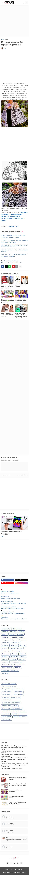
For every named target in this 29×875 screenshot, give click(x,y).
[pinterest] (18, 863)
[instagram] (21, 863)
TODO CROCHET (13, 226)
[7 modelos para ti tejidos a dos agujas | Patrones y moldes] (21, 294)
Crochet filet (5, 697)
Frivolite (15, 705)
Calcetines (5, 637)
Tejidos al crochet (5, 263)
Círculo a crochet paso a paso (9, 593)
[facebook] (7, 863)
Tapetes (5, 670)
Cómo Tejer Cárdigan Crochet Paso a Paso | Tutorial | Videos (17, 784)
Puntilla (5, 662)
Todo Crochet (5, 596)
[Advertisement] (14, 21)
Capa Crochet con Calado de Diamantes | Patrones (7, 315)
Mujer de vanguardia (7, 601)
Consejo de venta (18, 688)
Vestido (14, 670)
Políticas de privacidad (20, 872)
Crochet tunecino (6, 700)
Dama (9, 260)
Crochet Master (6, 694)
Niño (4, 659)
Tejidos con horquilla (20, 711)
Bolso (4, 634)
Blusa (13, 631)
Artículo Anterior (6, 475)
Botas (12, 634)
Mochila (23, 653)
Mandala (5, 653)
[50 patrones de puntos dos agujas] (4, 798)
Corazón (5, 642)
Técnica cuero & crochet (20, 716)
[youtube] (14, 863)
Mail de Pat (16, 651)
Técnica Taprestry (6, 716)
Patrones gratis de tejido (17, 869)
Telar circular (5, 713)
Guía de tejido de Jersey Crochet (10, 598)
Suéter (17, 667)
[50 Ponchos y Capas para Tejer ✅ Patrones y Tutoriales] (7, 294)
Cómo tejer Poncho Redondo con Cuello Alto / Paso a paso (7, 286)
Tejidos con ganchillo (16, 263)
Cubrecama (15, 642)
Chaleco (22, 640)
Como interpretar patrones (9, 686)
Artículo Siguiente (22, 475)
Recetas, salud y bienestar (8, 607)
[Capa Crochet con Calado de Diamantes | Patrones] (7, 308)
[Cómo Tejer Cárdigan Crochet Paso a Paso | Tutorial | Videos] (4, 785)
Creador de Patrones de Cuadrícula (11, 533)
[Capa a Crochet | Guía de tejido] (21, 280)
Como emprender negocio (9, 683)
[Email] (16, 266)
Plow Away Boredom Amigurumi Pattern (12, 613)
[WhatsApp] (9, 266)
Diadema (14, 645)
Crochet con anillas (18, 694)
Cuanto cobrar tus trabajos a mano (11, 702)
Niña (22, 656)
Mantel (14, 653)
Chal (14, 640)
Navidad (14, 656)
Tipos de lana (15, 713)
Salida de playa (7, 667)
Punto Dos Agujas (16, 662)
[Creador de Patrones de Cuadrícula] (14, 523)
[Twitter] (6, 266)
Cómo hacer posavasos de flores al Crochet (13, 619)
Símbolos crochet (16, 708)
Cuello (5, 645)
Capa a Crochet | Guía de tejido (21, 285)
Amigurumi (6, 628)
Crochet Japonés (18, 691)
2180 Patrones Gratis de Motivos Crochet (18, 778)
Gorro (19, 648)
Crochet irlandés (15, 697)
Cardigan (5, 640)
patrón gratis (14, 260)
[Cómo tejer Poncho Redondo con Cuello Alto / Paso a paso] (7, 280)
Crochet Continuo (6, 691)
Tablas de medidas (7, 711)
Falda (4, 648)
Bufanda (20, 634)
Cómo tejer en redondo (12, 218)
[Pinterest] (13, 266)
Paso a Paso (4, 617)
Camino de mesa (17, 637)
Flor (12, 648)
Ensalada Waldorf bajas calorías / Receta (13, 608)
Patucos (13, 659)
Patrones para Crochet (7, 591)
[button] (2, 2)
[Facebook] (2, 266)
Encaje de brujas (6, 705)
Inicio (2, 39)
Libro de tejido (6, 708)
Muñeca (5, 656)
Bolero (21, 631)
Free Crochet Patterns (7, 612)
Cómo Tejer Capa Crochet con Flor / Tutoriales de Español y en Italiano (21, 315)
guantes (5, 673)
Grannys (5, 651)
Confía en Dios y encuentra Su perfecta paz (13, 603)
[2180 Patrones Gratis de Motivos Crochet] (4, 779)
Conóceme (10, 872)
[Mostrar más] (20, 266)
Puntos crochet (7, 664)
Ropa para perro (19, 664)
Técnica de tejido (6, 719)
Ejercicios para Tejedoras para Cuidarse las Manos (17, 803)
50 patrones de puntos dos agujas (16, 797)
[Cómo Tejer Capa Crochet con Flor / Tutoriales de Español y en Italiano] (21, 308)
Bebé (5, 631)
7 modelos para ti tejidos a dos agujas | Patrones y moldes (21, 300)
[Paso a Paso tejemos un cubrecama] (4, 791)
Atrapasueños (17, 628)
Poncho (22, 659)
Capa (6, 39)
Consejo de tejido (6, 688)
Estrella (22, 645)
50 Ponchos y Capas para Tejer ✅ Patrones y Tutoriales (7, 300)
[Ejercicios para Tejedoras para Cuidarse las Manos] (4, 804)
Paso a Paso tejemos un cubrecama (15, 790)
